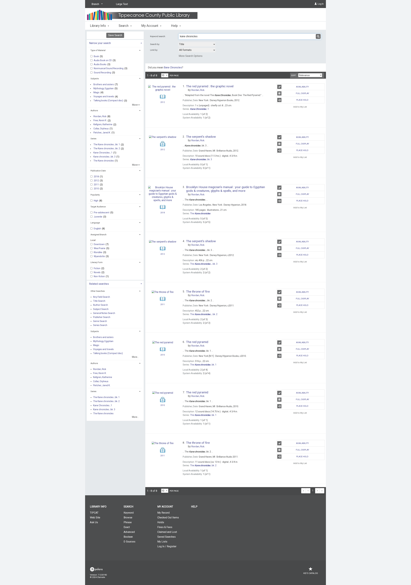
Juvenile (98, 216)
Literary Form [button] (97, 262)
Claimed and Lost (167, 531)
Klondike (98, 252)
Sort (293, 75)
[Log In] (316, 4)
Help (194, 506)
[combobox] (197, 44)
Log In (321, 4)
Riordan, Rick (99, 116)
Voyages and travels (103, 96)
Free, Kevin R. (100, 120)
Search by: (155, 44)
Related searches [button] (99, 283)
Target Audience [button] (98, 206)
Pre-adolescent (102, 212)
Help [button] (175, 26)
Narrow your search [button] (100, 43)
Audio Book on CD (103, 60)
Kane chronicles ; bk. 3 (104, 156)
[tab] (115, 42)
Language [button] (95, 222)
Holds (160, 522)
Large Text (122, 4)
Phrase (128, 522)
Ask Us (94, 522)
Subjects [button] (95, 78)
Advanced (129, 531)
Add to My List (300, 106)
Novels (97, 272)
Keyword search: (158, 36)
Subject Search (101, 309)
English (97, 228)
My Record (163, 512)
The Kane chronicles (103, 160)
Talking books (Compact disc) (108, 100)
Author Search (100, 305)
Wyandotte (99, 256)
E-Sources (129, 541)
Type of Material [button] (98, 50)
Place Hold (302, 100)
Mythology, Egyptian (103, 88)
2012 (96, 180)
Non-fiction (99, 276)
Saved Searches (166, 536)
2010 (96, 188)
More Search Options (190, 55)
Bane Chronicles (173, 67)
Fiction (97, 268)
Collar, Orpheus (101, 128)
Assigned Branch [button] (98, 234)
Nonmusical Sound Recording (109, 68)
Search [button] (124, 26)
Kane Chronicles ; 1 (102, 152)
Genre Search (100, 321)
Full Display (302, 93)
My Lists (162, 541)
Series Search (100, 325)
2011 (96, 184)
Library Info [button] (98, 26)
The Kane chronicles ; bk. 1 (106, 144)
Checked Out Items (168, 517)
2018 (96, 176)
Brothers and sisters (103, 84)
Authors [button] (94, 110)
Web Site (95, 517)
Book (96, 56)
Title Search (99, 301)
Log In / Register (166, 546)
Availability (302, 87)
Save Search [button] (115, 35)
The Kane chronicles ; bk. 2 (106, 148)
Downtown (99, 244)
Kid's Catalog (310, 573)
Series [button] (93, 138)
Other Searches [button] (98, 291)
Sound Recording (103, 72)
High (96, 200)
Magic (96, 92)
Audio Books (100, 64)
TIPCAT (94, 512)
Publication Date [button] (98, 170)
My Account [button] (150, 26)
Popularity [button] (95, 195)
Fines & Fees (164, 527)
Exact (127, 527)
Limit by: (154, 50)
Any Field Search (101, 297)
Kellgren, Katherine (102, 124)
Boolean (128, 536)
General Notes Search (104, 313)
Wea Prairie (100, 248)
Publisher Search (101, 317)
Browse (128, 517)
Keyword (129, 512)
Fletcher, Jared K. (102, 132)
